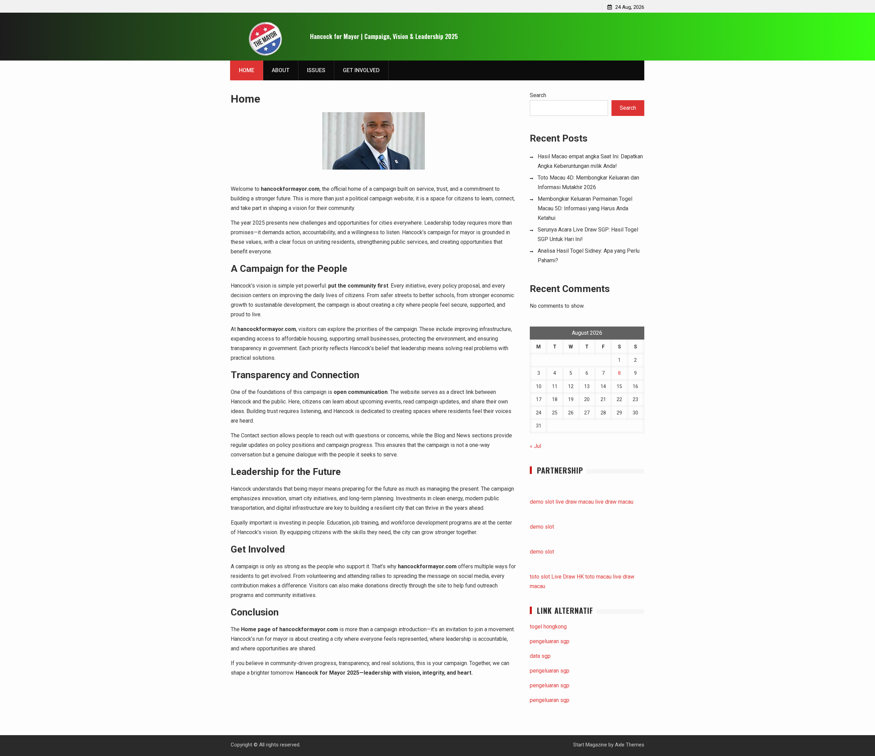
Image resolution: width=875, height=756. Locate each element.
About (281, 70)
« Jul (535, 446)
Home (246, 70)
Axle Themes (629, 745)
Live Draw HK (567, 576)
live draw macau (574, 502)
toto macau (598, 576)
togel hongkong (548, 626)
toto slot (540, 576)
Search (538, 95)
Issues (316, 70)
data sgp (540, 656)
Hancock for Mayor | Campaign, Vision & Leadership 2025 (384, 36)
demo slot (542, 502)
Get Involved (361, 70)
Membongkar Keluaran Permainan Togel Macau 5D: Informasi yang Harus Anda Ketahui (585, 208)
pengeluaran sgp (549, 641)
